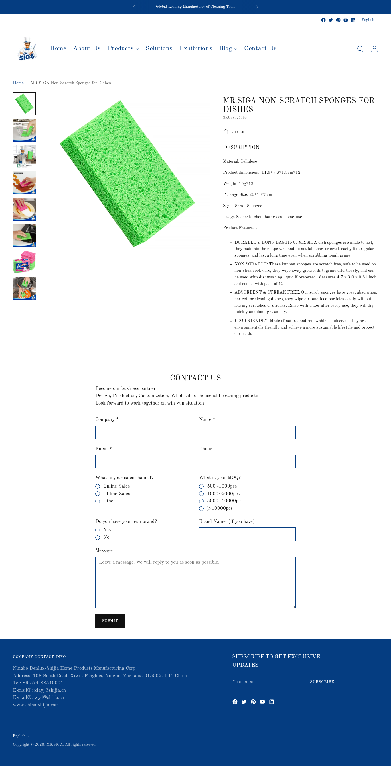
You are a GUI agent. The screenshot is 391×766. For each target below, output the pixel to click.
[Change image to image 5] (24, 209)
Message (104, 550)
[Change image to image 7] (24, 262)
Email (103, 448)
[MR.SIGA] (27, 48)
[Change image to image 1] (24, 103)
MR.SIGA (54, 745)
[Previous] (134, 7)
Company (107, 419)
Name (207, 419)
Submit (110, 621)
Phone (205, 448)
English (368, 20)
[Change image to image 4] (24, 182)
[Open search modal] (360, 48)
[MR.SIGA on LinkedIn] (353, 20)
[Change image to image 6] (24, 235)
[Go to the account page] (372, 48)
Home (18, 83)
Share (237, 132)
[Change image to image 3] (24, 156)
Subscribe (322, 682)
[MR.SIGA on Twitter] (330, 20)
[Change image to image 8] (24, 288)
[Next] (257, 7)
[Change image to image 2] (24, 130)
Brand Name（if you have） (228, 521)
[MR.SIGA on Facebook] (323, 20)
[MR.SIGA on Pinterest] (338, 20)
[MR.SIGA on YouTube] (345, 20)
